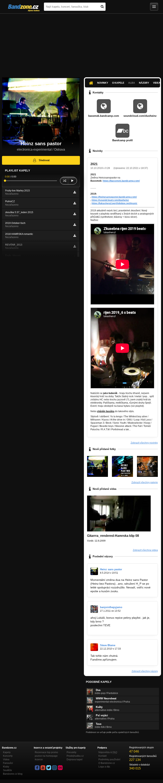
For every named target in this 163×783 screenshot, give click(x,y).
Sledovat (44, 160)
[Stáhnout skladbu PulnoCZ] (74, 203)
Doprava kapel (74, 759)
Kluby (6, 766)
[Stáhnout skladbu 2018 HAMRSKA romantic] (74, 235)
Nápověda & (107, 752)
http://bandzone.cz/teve (105, 629)
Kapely (7, 752)
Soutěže (7, 770)
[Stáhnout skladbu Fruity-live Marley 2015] (74, 192)
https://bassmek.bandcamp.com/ (121, 180)
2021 (94, 164)
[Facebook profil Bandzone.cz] (37, 767)
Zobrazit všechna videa (145, 550)
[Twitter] (48, 767)
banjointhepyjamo (111, 607)
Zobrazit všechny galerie (144, 482)
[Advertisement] (81, 43)
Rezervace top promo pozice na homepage (46, 754)
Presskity (71, 752)
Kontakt (102, 756)
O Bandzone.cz (106, 763)
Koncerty (8, 756)
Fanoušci (8, 763)
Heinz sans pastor (111, 569)
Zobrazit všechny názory (145, 671)
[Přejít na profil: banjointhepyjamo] (94, 609)
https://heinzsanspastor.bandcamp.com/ (114, 197)
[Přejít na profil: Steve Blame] (94, 647)
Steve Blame (107, 645)
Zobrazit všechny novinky (144, 442)
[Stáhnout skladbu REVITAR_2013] (74, 246)
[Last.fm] (60, 767)
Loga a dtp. (104, 766)
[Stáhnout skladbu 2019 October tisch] (74, 224)
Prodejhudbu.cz (75, 756)
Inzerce (39, 759)
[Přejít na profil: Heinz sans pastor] (94, 571)
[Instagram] (54, 767)
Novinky (102, 82)
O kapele (118, 82)
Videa (6, 759)
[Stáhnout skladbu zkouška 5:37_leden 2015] (74, 214)
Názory (144, 82)
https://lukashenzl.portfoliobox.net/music (114, 203)
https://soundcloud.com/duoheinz (110, 200)
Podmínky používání (109, 759)
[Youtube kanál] (43, 767)
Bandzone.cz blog (12, 773)
